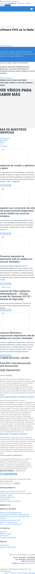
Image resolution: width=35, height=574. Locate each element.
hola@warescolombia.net (26, 563)
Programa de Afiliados (8, 538)
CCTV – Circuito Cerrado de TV (10, 524)
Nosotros (3, 532)
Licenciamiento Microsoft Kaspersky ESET (14, 514)
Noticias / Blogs (5, 534)
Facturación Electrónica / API (10, 520)
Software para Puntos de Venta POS (12, 491)
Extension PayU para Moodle (10, 501)
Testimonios (4, 536)
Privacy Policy (23, 573)
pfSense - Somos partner (9, 522)
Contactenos (4, 545)
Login (8, 5)
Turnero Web (4, 499)
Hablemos (20, 3)
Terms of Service (10, 573)
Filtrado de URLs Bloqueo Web (11, 512)
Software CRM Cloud (7, 497)
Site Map (32, 573)
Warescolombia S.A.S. (20, 569)
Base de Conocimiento (8, 547)
